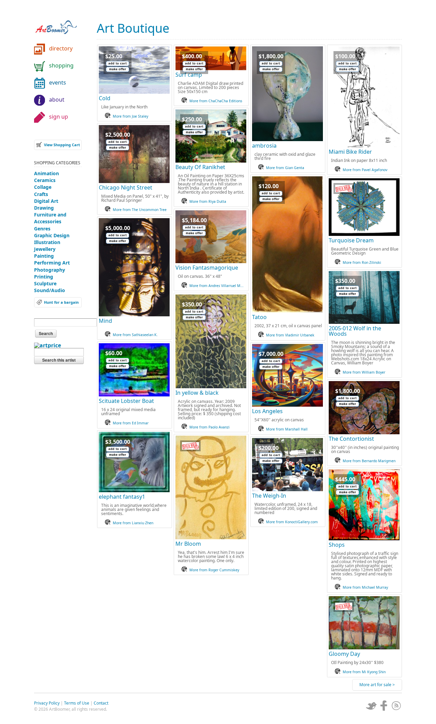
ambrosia (264, 145)
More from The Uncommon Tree (140, 209)
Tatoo (259, 317)
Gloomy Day (344, 654)
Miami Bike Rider (350, 151)
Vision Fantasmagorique (206, 267)
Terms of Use (76, 703)
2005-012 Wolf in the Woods (355, 331)
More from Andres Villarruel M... (216, 285)
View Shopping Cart (62, 144)
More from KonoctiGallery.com (292, 521)
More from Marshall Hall (287, 429)
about (56, 99)
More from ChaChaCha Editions (215, 101)
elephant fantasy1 (122, 496)
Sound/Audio (49, 290)
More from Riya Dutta (207, 201)
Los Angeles (267, 411)
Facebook (383, 705)
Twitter (371, 705)
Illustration (47, 242)
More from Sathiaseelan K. (135, 334)
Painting (44, 256)
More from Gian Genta (285, 167)
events (57, 82)
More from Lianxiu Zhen (133, 523)
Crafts (41, 194)
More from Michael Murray (365, 587)
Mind (105, 321)
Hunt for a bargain (61, 302)
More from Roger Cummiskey (214, 570)
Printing (43, 276)
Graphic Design (51, 235)
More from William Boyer (364, 372)
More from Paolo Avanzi (209, 427)
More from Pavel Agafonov (365, 169)
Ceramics (45, 180)
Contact (101, 703)
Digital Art (46, 201)
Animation (46, 173)
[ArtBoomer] (61, 23)
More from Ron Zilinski (362, 262)
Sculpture (45, 283)
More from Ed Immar (131, 423)
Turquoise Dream (351, 240)
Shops (337, 544)
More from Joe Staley (130, 116)
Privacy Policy (47, 703)
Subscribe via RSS (396, 705)
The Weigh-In (269, 495)
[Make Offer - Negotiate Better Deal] (117, 69)
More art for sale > (377, 685)
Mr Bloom (188, 543)
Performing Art (52, 262)
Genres (42, 228)
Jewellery (45, 249)
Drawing (44, 208)
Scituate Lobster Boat (126, 401)
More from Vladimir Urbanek (290, 335)
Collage (42, 187)
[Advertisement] (58, 479)
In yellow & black (197, 392)
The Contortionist (351, 438)
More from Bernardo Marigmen (369, 460)
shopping (61, 65)
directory (61, 48)
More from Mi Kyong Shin (364, 671)
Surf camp (188, 74)
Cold (104, 98)
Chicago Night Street (125, 187)
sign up (58, 116)
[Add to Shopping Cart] (117, 63)
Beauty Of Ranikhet (200, 167)
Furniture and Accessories (50, 218)
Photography (49, 270)
